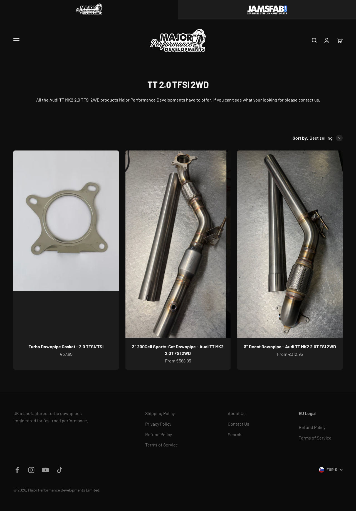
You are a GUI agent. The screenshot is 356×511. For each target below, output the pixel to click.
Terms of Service (161, 444)
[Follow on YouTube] (45, 470)
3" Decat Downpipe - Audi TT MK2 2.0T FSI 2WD (290, 346)
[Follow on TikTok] (59, 470)
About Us (237, 413)
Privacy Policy (158, 423)
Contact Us (238, 423)
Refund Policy (158, 434)
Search (234, 434)
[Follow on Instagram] (31, 470)
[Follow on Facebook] (17, 470)
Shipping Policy (160, 413)
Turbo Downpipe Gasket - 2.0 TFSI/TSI (66, 346)
